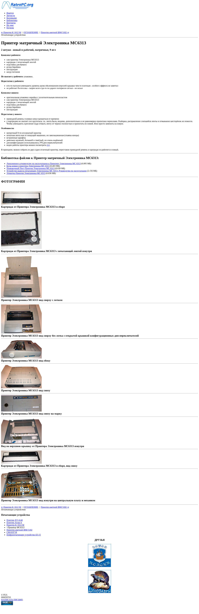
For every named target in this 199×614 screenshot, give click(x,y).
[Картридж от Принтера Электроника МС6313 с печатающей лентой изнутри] (21, 248)
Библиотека (11, 20)
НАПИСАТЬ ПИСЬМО (12, 600)
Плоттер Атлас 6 (14, 522)
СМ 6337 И (11, 532)
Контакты (11, 23)
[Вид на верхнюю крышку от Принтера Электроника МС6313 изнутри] (21, 443)
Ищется (10, 13)
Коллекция (11, 18)
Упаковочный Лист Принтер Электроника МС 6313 (30, 168)
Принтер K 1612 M (15, 525)
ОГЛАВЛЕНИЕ (31, 32)
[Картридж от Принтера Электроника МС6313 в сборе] (21, 203)
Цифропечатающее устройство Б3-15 (23, 535)
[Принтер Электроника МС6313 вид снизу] (21, 387)
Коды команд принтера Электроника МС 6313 (27, 166)
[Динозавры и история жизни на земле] (99, 592)
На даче (10, 25)
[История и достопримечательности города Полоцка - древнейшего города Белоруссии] (99, 566)
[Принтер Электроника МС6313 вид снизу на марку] (21, 410)
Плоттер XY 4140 (14, 520)
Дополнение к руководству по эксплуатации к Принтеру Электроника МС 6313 (43, 163)
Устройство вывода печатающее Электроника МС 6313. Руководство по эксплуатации (46, 171)
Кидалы (10, 28)
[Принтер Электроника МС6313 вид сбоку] (21, 357)
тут (48, 145)
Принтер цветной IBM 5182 (19, 530)
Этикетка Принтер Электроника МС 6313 (25, 173)
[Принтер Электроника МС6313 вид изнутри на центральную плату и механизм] (21, 497)
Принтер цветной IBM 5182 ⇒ (55, 32)
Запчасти (10, 15)
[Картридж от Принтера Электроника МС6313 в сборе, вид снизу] (21, 462)
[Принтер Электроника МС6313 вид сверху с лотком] (21, 297)
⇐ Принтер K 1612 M (11, 32)
